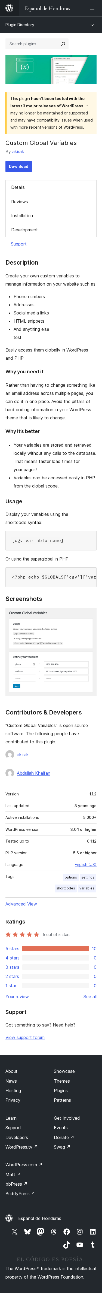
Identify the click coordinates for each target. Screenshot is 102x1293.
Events (61, 1127)
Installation (22, 215)
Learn (11, 1118)
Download (18, 166)
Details (18, 187)
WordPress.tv (21, 1147)
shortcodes (65, 888)
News (11, 1081)
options (71, 877)
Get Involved (67, 1118)
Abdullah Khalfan (33, 773)
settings (87, 877)
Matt (13, 1174)
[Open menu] (93, 8)
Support (19, 244)
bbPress (16, 1184)
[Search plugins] (63, 43)
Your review (17, 996)
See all (90, 996)
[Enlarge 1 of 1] (89, 615)
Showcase (64, 1071)
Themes (62, 1081)
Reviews (19, 201)
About (11, 1071)
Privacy (12, 1100)
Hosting (13, 1090)
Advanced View (21, 904)
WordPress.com (23, 1164)
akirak (18, 151)
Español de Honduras (39, 1218)
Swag (62, 1147)
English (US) (86, 864)
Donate (64, 1137)
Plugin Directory (19, 24)
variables (86, 888)
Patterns (62, 1100)
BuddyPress (20, 1193)
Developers (16, 1137)
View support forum (25, 1037)
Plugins (61, 1090)
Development (24, 229)
